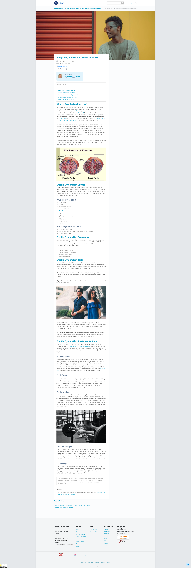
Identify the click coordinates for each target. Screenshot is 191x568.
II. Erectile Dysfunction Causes (65, 92)
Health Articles (94, 531)
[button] (3, 566)
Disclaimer (97, 562)
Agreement (103, 562)
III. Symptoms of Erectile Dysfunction (67, 95)
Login (132, 3)
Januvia (106, 536)
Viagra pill (81, 113)
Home (77, 529)
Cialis (105, 540)
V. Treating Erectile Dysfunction (66, 99)
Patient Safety (80, 541)
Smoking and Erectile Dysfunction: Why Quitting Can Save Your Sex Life (72, 505)
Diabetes (61, 211)
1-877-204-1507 (63, 538)
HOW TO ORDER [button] (85, 3)
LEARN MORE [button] (94, 3)
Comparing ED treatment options (80, 346)
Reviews (78, 543)
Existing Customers (81, 536)
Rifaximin (106, 548)
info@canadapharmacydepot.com (64, 544)
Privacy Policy (90, 562)
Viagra (105, 538)
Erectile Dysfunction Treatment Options (64, 507)
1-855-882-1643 (62, 540)
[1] (76, 111)
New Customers (80, 534)
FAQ (77, 539)
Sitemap (108, 562)
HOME (71, 3)
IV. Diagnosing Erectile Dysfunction (67, 97)
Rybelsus (106, 543)
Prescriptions (93, 529)
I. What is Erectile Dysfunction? (65, 90)
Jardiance (106, 533)
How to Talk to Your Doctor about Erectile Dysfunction (68, 510)
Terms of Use (83, 562)
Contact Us (79, 531)
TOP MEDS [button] (76, 3)
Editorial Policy (80, 546)
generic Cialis (63, 118)
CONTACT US (102, 3)
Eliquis (105, 545)
